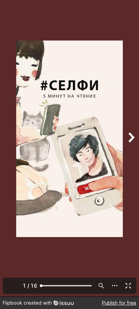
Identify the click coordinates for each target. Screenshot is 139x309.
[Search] (101, 285)
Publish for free (119, 303)
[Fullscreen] (128, 285)
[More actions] (114, 285)
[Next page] (131, 148)
